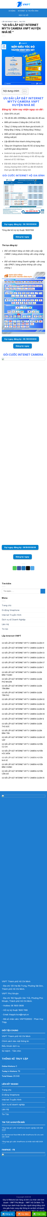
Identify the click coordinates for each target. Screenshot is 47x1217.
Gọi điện (25, 1214)
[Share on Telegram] (32, 568)
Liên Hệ (5, 624)
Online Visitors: (9, 1066)
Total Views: (7, 1076)
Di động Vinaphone (10, 610)
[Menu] (3, 4)
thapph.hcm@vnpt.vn (19, 1014)
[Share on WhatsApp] (15, 568)
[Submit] (42, 591)
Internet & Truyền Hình (28, 11)
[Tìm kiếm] (44, 4)
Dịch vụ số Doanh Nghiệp (13, 619)
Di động (12, 11)
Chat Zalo (40, 1214)
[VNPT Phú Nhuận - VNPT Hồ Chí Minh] (23, 4)
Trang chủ (6, 605)
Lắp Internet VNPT (10, 21)
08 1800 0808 (17, 1005)
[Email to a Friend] (28, 568)
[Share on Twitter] (23, 568)
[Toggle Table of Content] (23, 91)
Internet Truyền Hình (11, 615)
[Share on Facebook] (19, 568)
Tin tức (22, 21)
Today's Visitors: (10, 1071)
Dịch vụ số (23, 15)
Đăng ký (9, 1214)
